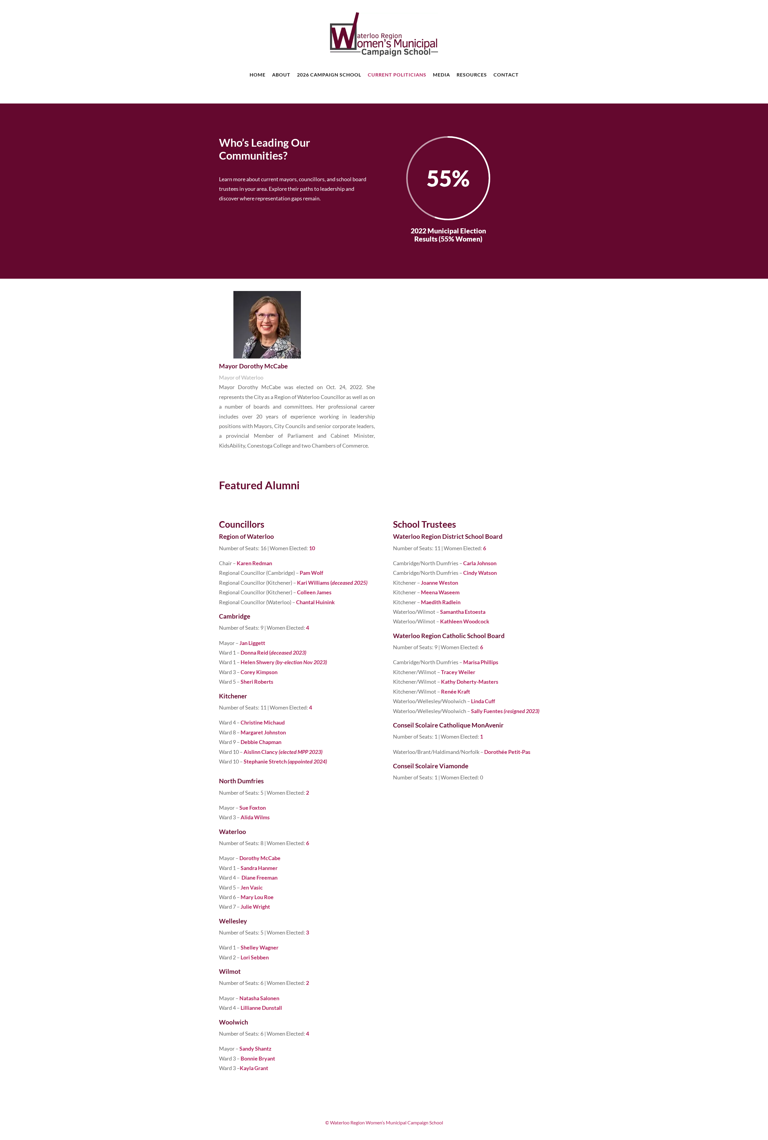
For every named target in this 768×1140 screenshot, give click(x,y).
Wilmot (230, 971)
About (281, 74)
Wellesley (233, 921)
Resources (472, 74)
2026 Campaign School (329, 74)
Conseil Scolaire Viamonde (430, 766)
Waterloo (232, 831)
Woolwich (233, 1022)
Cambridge (234, 616)
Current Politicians (397, 74)
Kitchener (233, 696)
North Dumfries (241, 780)
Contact (506, 74)
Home (258, 74)
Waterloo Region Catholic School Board (449, 635)
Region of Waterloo (246, 536)
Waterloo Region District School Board (447, 536)
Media (441, 74)
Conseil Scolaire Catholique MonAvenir (448, 725)
